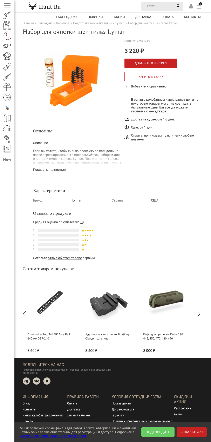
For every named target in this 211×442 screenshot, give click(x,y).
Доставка (143, 17)
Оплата (168, 17)
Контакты (192, 17)
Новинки (95, 17)
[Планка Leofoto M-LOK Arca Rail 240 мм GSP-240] (50, 302)
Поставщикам (121, 403)
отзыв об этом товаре (65, 258)
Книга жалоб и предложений (43, 415)
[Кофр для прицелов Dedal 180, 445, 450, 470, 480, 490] (166, 302)
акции (119, 17)
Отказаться (192, 432)
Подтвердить (157, 432)
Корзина (199, 6)
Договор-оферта (123, 409)
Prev (24, 313)
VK (36, 381)
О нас (26, 403)
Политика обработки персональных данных (142, 421)
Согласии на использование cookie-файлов (53, 436)
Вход (191, 6)
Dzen (46, 381)
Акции (178, 414)
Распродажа (66, 17)
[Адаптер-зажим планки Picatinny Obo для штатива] (108, 302)
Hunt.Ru (44, 6)
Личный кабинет (78, 415)
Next (199, 313)
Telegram (26, 381)
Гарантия (118, 415)
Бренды (28, 421)
